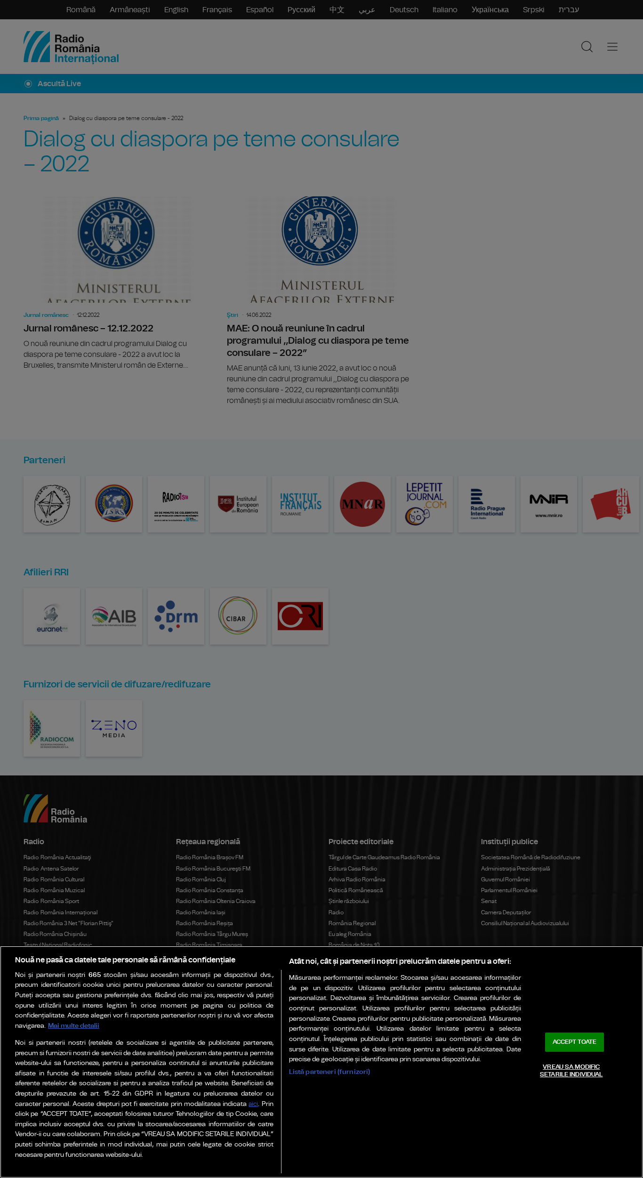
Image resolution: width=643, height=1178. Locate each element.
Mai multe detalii (73, 1025)
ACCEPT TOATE (575, 1042)
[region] (321, 1062)
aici (253, 1104)
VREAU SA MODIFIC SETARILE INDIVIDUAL (571, 1071)
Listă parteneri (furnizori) (329, 1071)
